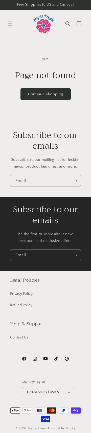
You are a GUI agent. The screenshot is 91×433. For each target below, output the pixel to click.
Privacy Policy (21, 294)
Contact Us (19, 337)
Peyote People (37, 428)
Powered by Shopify (62, 428)
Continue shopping (45, 94)
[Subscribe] (75, 181)
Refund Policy (21, 305)
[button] (10, 23)
